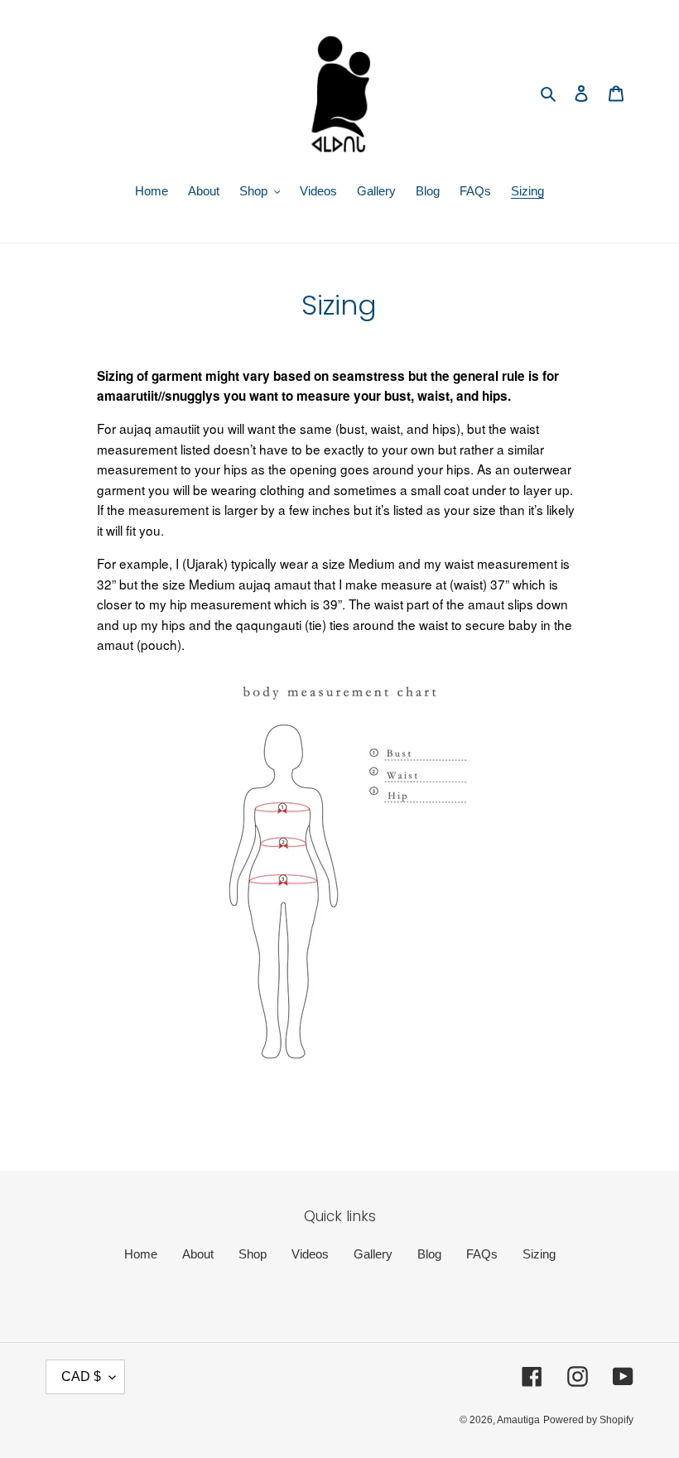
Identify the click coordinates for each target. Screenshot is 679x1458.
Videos (310, 1254)
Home (140, 1254)
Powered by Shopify (588, 1420)
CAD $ (81, 1376)
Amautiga (518, 1420)
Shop (252, 1254)
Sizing (539, 1254)
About (198, 1254)
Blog (429, 1254)
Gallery (373, 1254)
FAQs (482, 1254)
